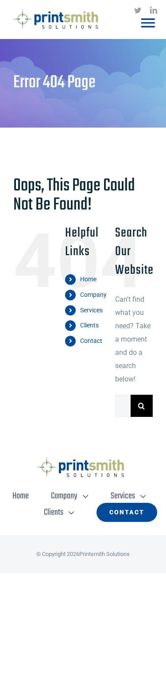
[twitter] (137, 10)
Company (93, 294)
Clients (89, 325)
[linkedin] (153, 10)
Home (88, 279)
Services (91, 310)
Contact (91, 340)
